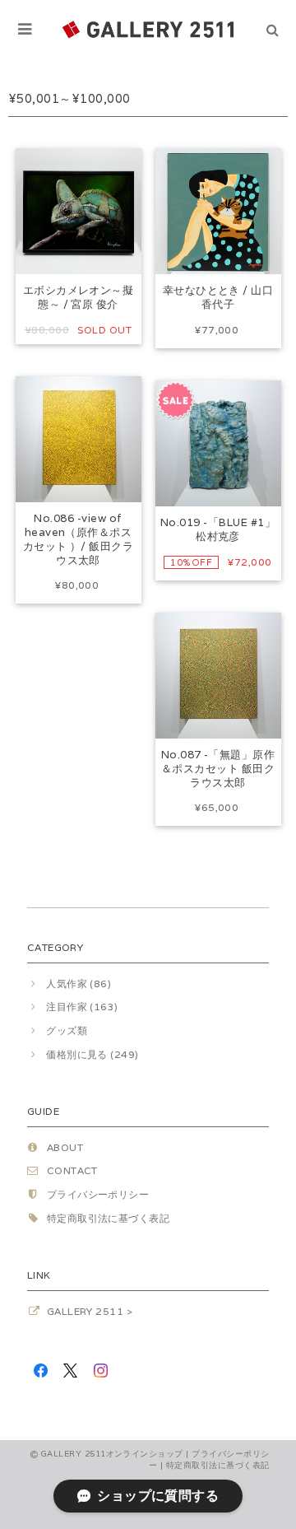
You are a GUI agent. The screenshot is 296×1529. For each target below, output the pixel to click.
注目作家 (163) (82, 1006)
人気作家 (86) (78, 983)
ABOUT (65, 1147)
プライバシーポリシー (98, 1194)
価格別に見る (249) (92, 1054)
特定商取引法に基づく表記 (108, 1218)
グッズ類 (66, 1030)
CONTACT (72, 1170)
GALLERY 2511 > (90, 1311)
